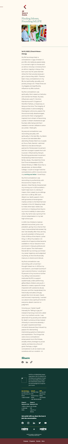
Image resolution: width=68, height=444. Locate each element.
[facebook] (24, 362)
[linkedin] (28, 362)
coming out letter (30, 174)
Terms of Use (37, 435)
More (43, 441)
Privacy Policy (31, 435)
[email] (32, 362)
